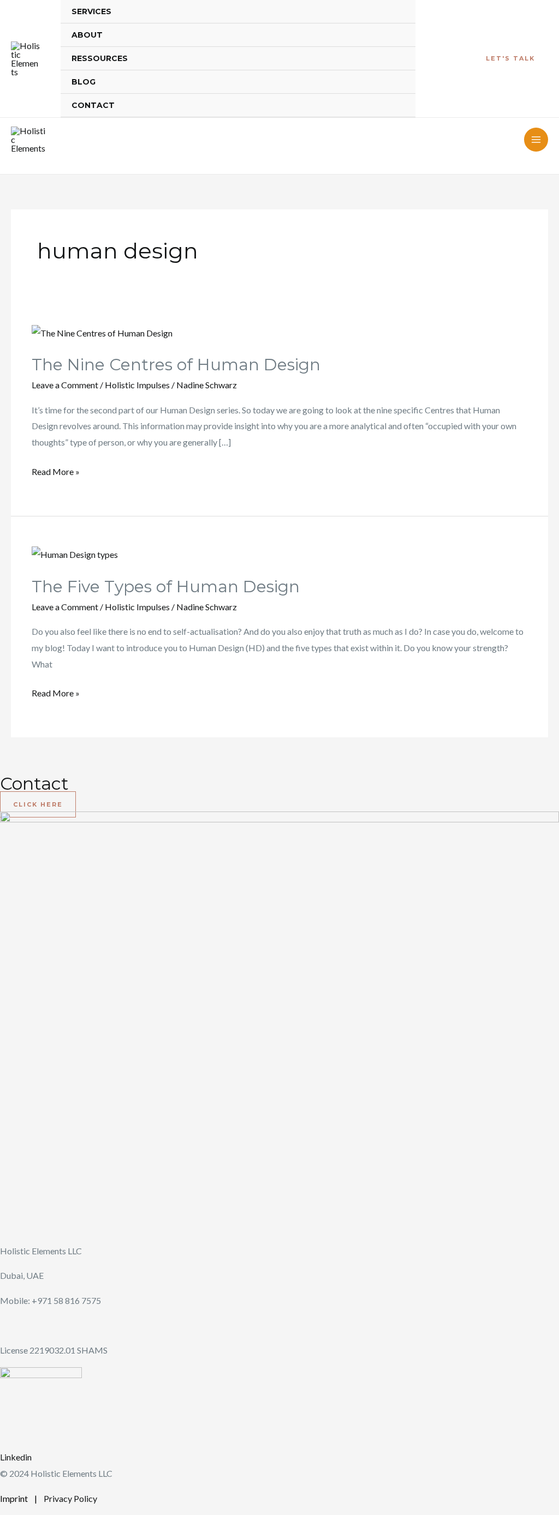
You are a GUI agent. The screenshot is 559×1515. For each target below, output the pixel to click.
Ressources (100, 58)
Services (91, 11)
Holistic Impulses (137, 385)
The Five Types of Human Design (166, 586)
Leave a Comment (65, 385)
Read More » (56, 470)
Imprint (14, 1498)
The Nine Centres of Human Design (176, 364)
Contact (93, 105)
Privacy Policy (70, 1498)
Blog (84, 82)
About (87, 35)
